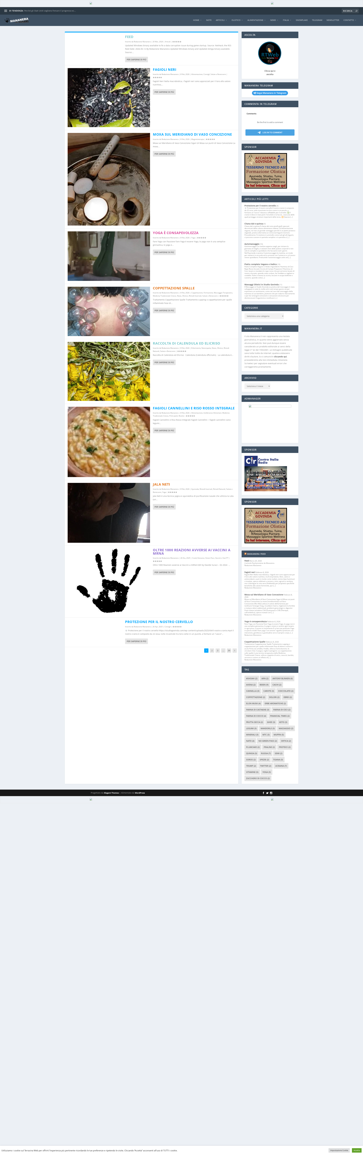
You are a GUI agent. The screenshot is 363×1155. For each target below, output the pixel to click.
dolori (274, 697)
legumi (251, 728)
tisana (278, 759)
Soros (251, 759)
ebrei (288, 697)
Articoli (220, 20)
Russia (266, 753)
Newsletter (333, 20)
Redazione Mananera (142, 41)
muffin (279, 734)
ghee (271, 722)
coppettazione (255, 697)
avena (251, 684)
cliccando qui (280, 356)
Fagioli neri (164, 69)
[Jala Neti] (109, 513)
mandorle (268, 728)
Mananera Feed (256, 554)
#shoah (251, 678)
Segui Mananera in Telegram (271, 93)
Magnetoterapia (197, 139)
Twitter (265, 765)
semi (278, 753)
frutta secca (254, 722)
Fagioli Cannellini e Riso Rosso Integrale (194, 408)
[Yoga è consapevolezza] (109, 256)
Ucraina (281, 765)
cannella (252, 691)
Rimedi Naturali (219, 489)
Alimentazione (255, 20)
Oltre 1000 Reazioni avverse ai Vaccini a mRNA (191, 552)
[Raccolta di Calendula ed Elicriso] (109, 371)
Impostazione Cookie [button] (339, 1150)
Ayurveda (195, 489)
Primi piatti (173, 416)
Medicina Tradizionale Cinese (164, 296)
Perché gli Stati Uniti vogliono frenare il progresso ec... (50, 10)
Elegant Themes (111, 793)
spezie (264, 759)
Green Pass (209, 558)
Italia (286, 20)
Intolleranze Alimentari (212, 413)
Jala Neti (161, 484)
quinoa (251, 753)
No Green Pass (267, 741)
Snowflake (302, 20)
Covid (194, 558)
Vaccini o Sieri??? (221, 558)
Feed (129, 36)
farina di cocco (256, 716)
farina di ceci (281, 709)
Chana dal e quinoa (253, 223)
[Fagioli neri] (109, 97)
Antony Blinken (283, 678)
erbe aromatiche (275, 703)
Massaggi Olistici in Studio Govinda (261, 284)
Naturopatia (206, 348)
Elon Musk (253, 703)
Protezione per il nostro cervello (159, 621)
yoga (266, 772)
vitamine (252, 772)
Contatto (348, 20)
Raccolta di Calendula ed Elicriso (186, 343)
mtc (266, 734)
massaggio (286, 728)
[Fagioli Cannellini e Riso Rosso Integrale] (109, 442)
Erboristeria (196, 348)
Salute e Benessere (218, 74)
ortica (286, 741)
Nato (250, 741)
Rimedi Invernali (195, 296)
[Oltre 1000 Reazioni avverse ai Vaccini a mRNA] (109, 582)
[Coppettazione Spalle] (109, 311)
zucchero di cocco (258, 778)
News (273, 20)
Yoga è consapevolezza (176, 232)
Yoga (193, 237)
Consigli (206, 74)
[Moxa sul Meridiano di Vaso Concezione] (109, 179)
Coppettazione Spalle (174, 288)
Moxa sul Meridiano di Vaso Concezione (192, 134)
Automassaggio (251, 244)
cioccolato (285, 691)
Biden (264, 684)
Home (196, 20)
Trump (251, 765)
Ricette (181, 416)
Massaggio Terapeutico (223, 293)
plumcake (253, 747)
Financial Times (280, 716)
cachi (277, 684)
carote (268, 691)
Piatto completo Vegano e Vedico (260, 264)
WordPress (140, 793)
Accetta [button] (357, 1150)
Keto (283, 722)
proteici (285, 747)
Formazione (208, 293)
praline (269, 747)
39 (229, 650)
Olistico (236, 20)
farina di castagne (257, 709)
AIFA (264, 678)
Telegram (317, 20)
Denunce (200, 558)
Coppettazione (197, 293)
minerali (252, 734)
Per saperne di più (136, 59)
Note (209, 20)
